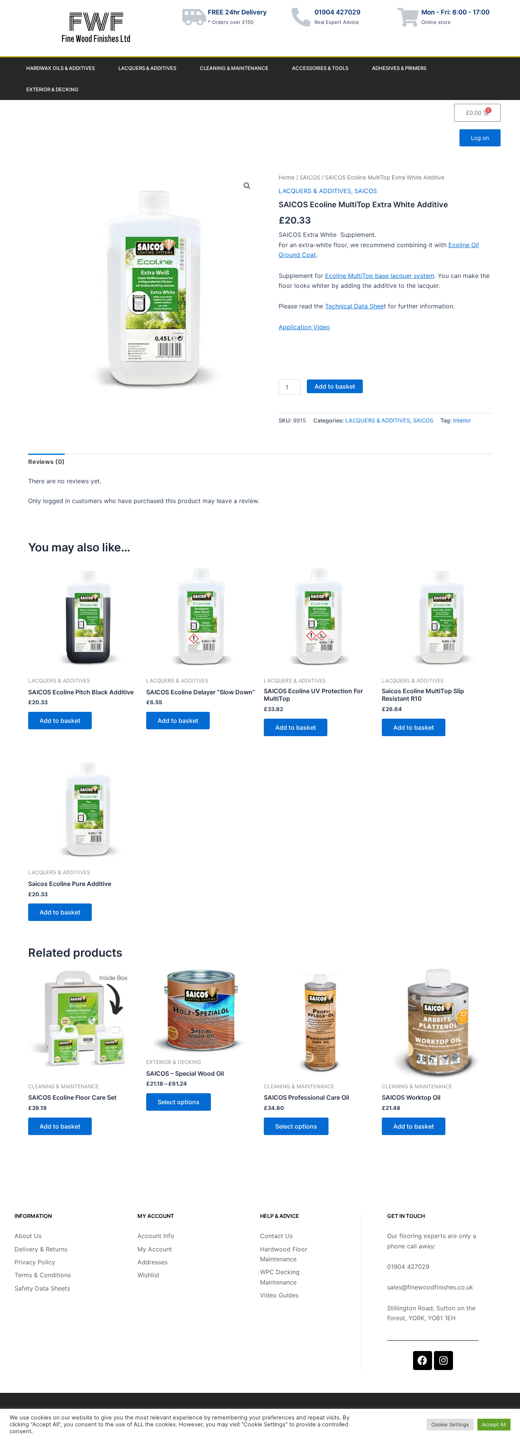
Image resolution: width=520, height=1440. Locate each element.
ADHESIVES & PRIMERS (399, 68)
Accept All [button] (494, 1424)
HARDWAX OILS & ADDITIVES (60, 68)
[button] (247, 186)
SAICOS (310, 177)
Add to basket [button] (60, 720)
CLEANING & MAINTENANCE (234, 68)
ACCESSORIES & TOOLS (320, 68)
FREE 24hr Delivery (237, 12)
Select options (178, 1102)
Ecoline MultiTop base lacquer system (379, 275)
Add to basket (334, 386)
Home (287, 177)
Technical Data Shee (354, 306)
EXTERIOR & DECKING (52, 89)
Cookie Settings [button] (450, 1424)
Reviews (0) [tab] (46, 461)
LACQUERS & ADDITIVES (147, 68)
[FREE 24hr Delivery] (194, 17)
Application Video (304, 327)
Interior (462, 420)
